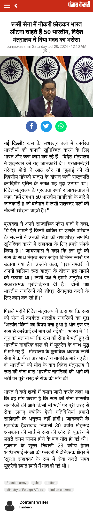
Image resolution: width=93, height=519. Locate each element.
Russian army (16, 483)
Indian (51, 483)
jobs (37, 483)
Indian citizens (61, 490)
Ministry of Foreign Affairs (24, 490)
